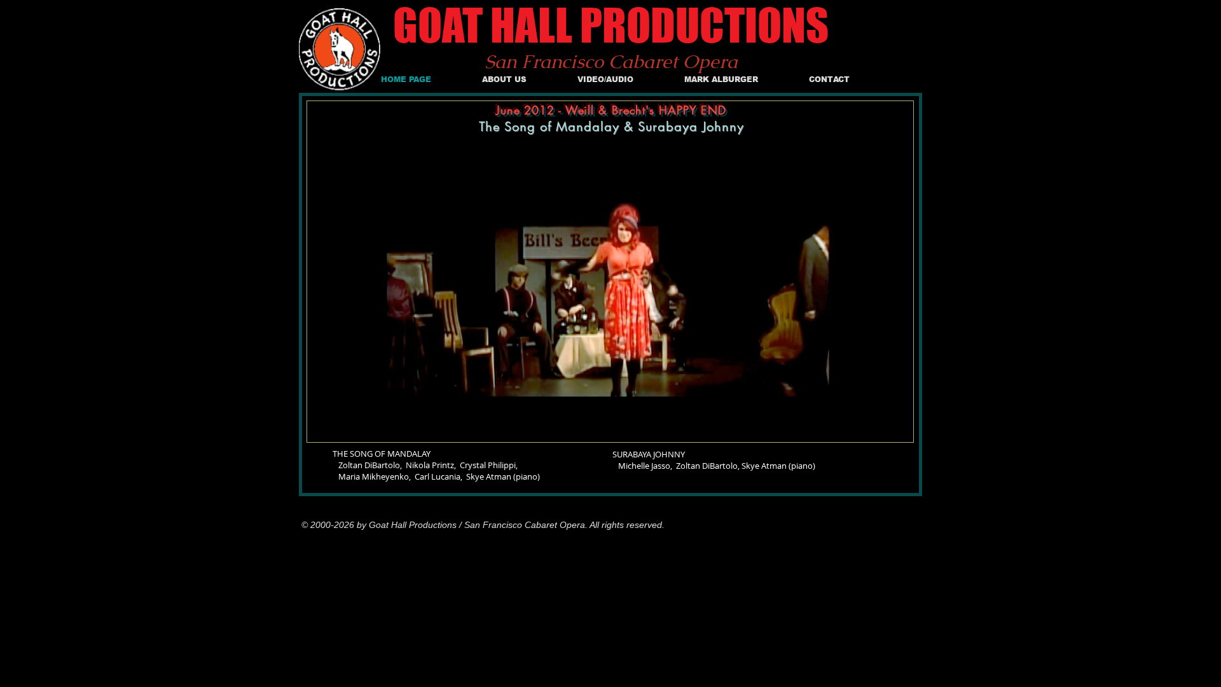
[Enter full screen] (896, 425)
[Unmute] (345, 425)
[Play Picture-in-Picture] (874, 425)
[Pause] (323, 425)
